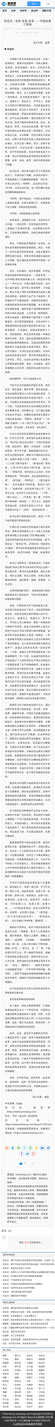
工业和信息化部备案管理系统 (27, 1423)
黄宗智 (18, 1362)
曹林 (17, 1359)
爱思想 (9, 4)
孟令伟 (30, 1388)
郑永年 (30, 1355)
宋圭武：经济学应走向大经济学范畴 (18, 1287)
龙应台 (42, 1355)
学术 (14, 1115)
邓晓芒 (30, 1377)
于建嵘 (30, 1362)
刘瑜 (5, 1395)
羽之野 (6, 1406)
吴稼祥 (42, 1395)
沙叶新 (42, 1392)
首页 (4, 10)
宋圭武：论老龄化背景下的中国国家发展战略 (22, 1276)
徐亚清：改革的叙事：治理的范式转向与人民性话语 (25, 1339)
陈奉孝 (6, 1381)
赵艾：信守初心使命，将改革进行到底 (19, 1343)
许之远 (6, 1399)
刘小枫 (18, 1388)
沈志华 (6, 1370)
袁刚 (17, 1399)
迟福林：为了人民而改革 (14, 1335)
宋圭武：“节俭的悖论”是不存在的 (17, 1280)
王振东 (42, 1381)
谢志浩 (18, 1406)
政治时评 (33, 1115)
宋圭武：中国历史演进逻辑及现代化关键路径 (22, 1283)
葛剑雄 (18, 1395)
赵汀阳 (30, 1370)
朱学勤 (6, 1403)
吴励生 (42, 1399)
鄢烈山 (30, 1359)
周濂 (5, 1377)
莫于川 (42, 1403)
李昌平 (6, 1373)
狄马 (5, 1384)
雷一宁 (42, 1388)
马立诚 (30, 1366)
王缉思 (42, 1377)
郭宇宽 (18, 1366)
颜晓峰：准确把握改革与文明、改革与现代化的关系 (25, 1323)
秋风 (5, 1388)
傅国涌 (42, 1359)
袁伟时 (18, 1384)
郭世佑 (18, 1381)
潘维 (17, 1403)
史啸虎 (30, 1384)
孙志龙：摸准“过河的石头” (14, 1331)
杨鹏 (17, 1377)
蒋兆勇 (18, 1392)
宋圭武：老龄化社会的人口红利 (16, 1268)
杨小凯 (30, 1399)
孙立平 (30, 1406)
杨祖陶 (42, 1366)
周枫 (5, 1392)
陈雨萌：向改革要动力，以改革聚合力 (19, 1315)
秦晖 (5, 1355)
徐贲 (5, 1366)
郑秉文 (30, 1403)
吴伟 (29, 1392)
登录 (26, 1242)
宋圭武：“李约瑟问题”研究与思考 (17, 1291)
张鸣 (17, 1373)
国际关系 (46, 10)
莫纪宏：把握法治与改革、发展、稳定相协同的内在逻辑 (27, 1311)
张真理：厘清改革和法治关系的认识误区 (20, 1308)
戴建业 (42, 1370)
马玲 (29, 1381)
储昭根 (30, 1395)
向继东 (18, 1370)
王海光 (42, 1373)
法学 (13, 10)
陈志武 (42, 1362)
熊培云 (42, 1384)
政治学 (34, 10)
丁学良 (6, 1359)
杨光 (41, 1406)
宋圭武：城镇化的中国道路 (15, 1295)
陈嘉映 (6, 1362)
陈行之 (18, 1355)
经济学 (23, 10)
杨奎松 (30, 1373)
